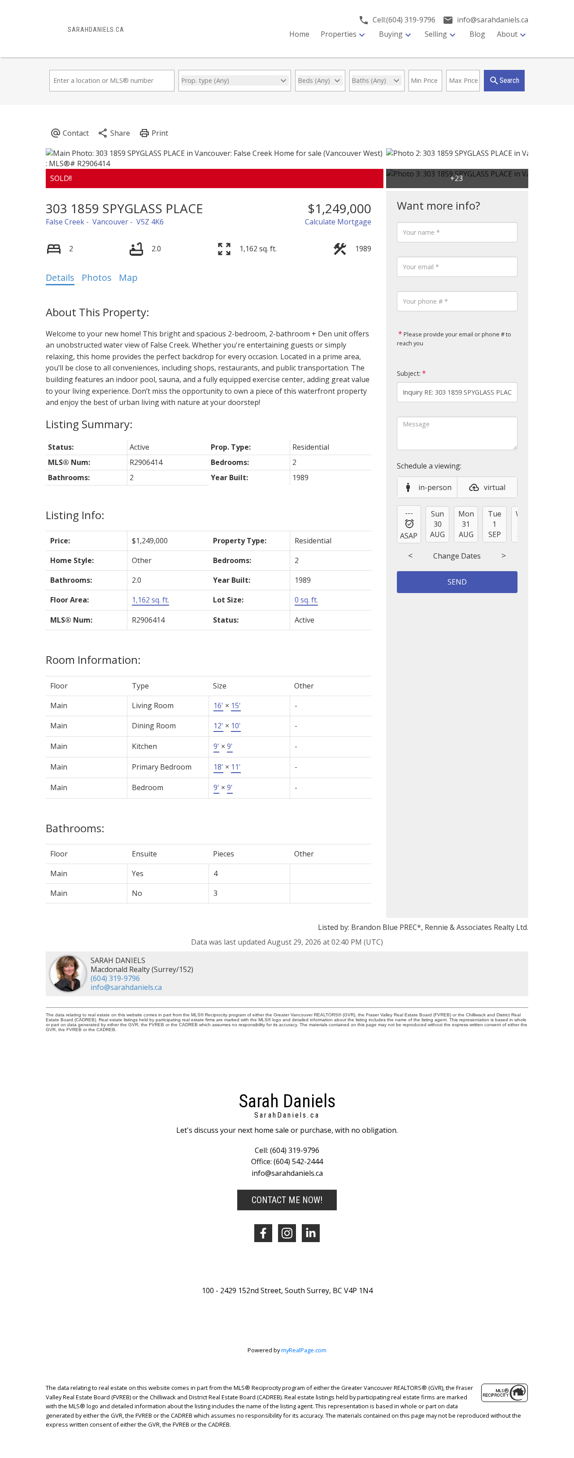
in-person (435, 487)
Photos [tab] (97, 277)
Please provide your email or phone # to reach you (454, 338)
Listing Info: (75, 515)
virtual (494, 487)
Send (457, 582)
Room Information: (93, 659)
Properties (339, 34)
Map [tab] (128, 277)
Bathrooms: (75, 828)
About (507, 34)
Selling (436, 34)
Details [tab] (60, 277)
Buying (391, 34)
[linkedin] (311, 1233)
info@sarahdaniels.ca (126, 987)
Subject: (409, 373)
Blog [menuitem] (477, 34)
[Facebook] (263, 1233)
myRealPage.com (303, 1350)
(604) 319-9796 (115, 978)
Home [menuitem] (299, 34)
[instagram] (287, 1233)
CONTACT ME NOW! (287, 1200)
